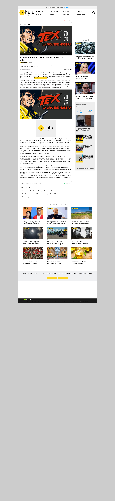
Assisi (72, 219)
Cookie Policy (40, 301)
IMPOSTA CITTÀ (63, 278)
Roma (24, 259)
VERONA (73, 273)
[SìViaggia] (66, 7)
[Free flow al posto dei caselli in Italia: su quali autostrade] (57, 233)
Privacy (36, 301)
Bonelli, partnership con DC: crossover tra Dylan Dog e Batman (40, 194)
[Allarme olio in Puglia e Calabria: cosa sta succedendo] (81, 253)
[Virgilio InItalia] (26, 13)
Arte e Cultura (54, 11)
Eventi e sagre (81, 14)
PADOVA (89, 273)
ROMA (24, 273)
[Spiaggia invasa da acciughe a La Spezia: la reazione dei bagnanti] (85, 48)
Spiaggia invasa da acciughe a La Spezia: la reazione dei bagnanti (84, 58)
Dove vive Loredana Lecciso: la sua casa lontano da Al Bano (84, 78)
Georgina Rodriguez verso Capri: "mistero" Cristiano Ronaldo (32, 223)
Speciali (52, 14)
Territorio (80, 11)
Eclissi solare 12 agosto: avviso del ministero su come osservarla (31, 243)
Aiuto (53, 301)
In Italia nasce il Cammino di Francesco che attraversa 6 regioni (80, 223)
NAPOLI (41, 273)
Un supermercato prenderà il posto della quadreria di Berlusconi (56, 223)
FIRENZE (54, 273)
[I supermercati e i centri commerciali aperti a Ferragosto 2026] (33, 253)
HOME (21, 24)
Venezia (73, 239)
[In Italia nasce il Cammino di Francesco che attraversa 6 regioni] (81, 213)
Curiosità (66, 11)
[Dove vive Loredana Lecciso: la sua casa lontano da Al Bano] (85, 68)
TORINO (36, 273)
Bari (76, 94)
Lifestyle (38, 14)
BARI (84, 273)
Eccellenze (39, 11)
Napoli (24, 219)
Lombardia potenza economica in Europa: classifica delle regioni (54, 264)
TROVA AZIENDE (52, 278)
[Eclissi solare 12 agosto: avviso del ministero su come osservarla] (33, 233)
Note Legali (33, 301)
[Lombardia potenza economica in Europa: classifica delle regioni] (57, 253)
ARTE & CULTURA (26, 24)
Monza (48, 219)
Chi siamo (28, 301)
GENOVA (67, 273)
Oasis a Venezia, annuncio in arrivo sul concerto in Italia (80, 243)
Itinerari (66, 14)
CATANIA (79, 273)
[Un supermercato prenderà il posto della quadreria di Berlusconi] (57, 213)
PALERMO (48, 273)
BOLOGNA (61, 273)
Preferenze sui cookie (47, 301)
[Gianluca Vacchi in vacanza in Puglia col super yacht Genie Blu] (85, 88)
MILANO (30, 273)
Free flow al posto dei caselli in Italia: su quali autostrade (55, 243)
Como (48, 239)
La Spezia (77, 54)
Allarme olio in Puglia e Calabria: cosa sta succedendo (79, 264)
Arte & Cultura (23, 62)
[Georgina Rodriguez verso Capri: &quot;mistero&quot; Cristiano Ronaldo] (33, 213)
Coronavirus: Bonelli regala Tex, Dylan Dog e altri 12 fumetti (39, 191)
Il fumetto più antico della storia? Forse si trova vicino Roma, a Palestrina (43, 197)
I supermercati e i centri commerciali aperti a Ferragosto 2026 (31, 264)
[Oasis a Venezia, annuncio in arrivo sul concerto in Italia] (81, 233)
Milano (30, 62)
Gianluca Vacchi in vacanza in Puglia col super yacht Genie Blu (84, 98)
